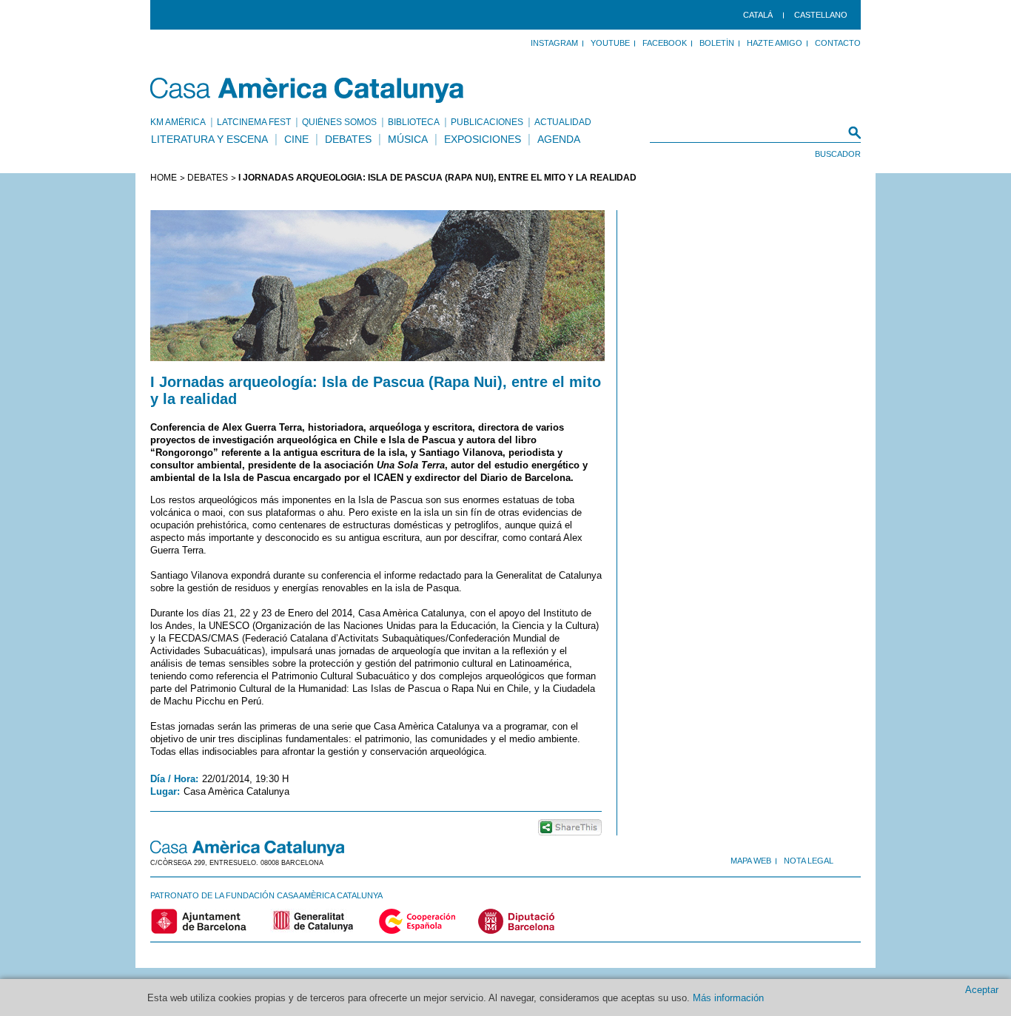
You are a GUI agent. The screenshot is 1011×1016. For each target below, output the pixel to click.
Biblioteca (414, 122)
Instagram (554, 42)
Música (408, 139)
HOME (163, 177)
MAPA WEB (750, 860)
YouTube (610, 42)
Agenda (558, 139)
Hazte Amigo (774, 42)
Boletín (716, 42)
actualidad (562, 122)
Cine (296, 139)
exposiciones (482, 139)
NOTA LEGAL (808, 860)
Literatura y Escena (209, 139)
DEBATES (207, 177)
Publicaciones (487, 122)
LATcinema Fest (254, 122)
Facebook (664, 42)
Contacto (838, 42)
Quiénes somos (339, 122)
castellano (820, 14)
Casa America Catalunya (307, 90)
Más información (728, 997)
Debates (348, 139)
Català (758, 14)
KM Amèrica (178, 122)
